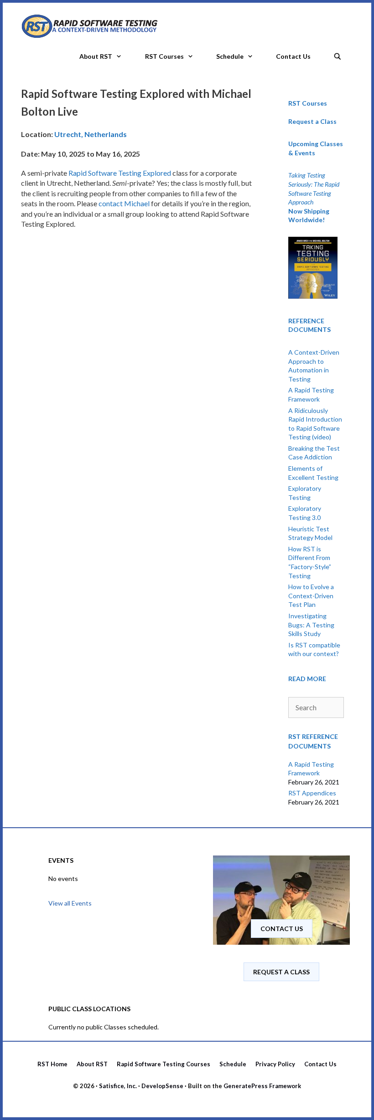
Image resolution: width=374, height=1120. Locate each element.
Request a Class (312, 121)
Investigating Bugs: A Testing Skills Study (311, 624)
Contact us (281, 928)
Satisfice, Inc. (118, 1085)
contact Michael (124, 203)
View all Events (70, 903)
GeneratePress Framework (262, 1085)
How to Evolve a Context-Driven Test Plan (311, 595)
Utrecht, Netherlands (90, 134)
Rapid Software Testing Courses (163, 1064)
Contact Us (293, 56)
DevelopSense (162, 1085)
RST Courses (164, 56)
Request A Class (281, 972)
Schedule (230, 56)
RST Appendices (312, 793)
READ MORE (307, 678)
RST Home (52, 1064)
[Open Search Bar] (337, 54)
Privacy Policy (275, 1064)
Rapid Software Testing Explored (119, 172)
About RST (95, 56)
